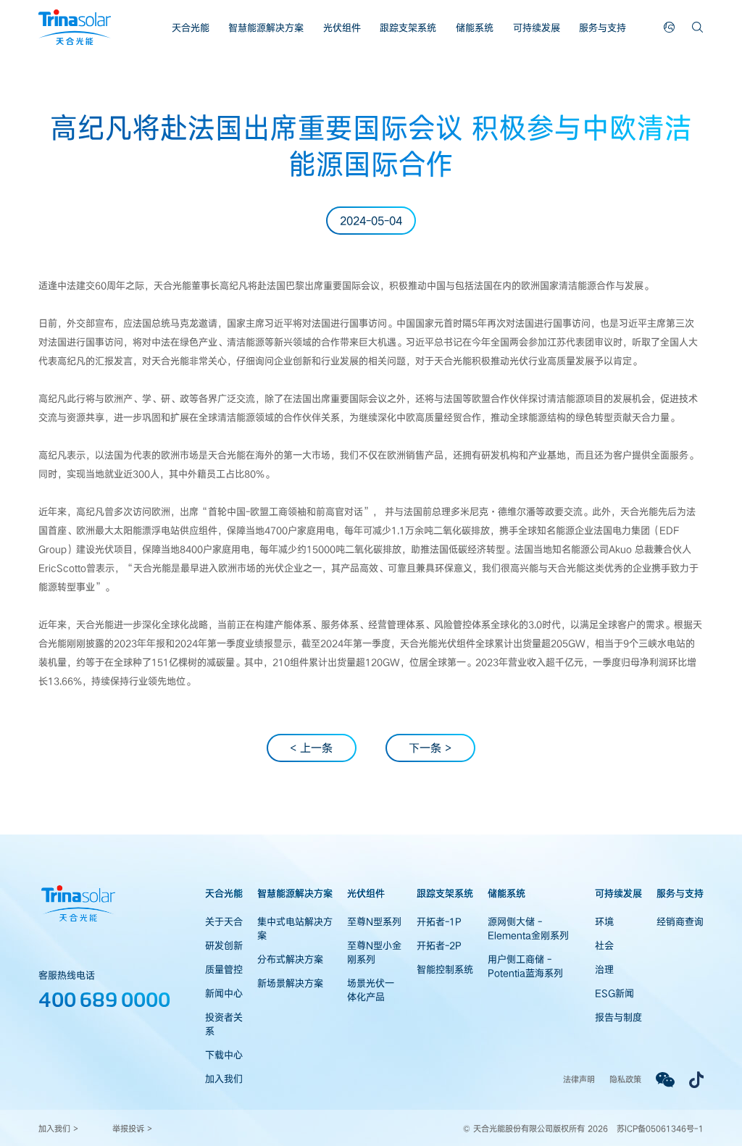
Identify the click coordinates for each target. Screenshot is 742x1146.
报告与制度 (618, 1017)
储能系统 (474, 27)
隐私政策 (625, 1079)
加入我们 (224, 1078)
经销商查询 (680, 921)
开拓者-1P (439, 921)
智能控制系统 (445, 969)
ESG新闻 (614, 993)
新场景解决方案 (290, 983)
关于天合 (224, 921)
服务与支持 (602, 27)
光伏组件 (342, 27)
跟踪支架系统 (408, 27)
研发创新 (224, 945)
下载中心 (224, 1054)
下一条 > (430, 747)
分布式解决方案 (290, 959)
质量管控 (224, 969)
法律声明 (579, 1079)
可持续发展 (536, 27)
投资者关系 (224, 1024)
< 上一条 (311, 747)
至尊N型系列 (374, 921)
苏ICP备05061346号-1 (660, 1128)
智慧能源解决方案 (266, 27)
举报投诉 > (132, 1128)
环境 (604, 921)
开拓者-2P (439, 945)
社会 (604, 945)
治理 (604, 969)
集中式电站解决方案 (295, 928)
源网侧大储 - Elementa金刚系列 (528, 928)
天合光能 (190, 27)
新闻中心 (224, 993)
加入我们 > (58, 1128)
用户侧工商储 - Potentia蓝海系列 (525, 966)
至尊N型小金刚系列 (374, 952)
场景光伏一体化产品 (370, 989)
